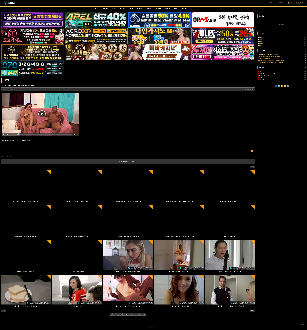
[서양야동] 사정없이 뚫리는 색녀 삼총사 (229, 202)
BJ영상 (149, 8)
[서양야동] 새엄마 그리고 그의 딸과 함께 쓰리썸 (128, 202)
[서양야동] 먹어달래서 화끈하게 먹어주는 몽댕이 (26, 306)
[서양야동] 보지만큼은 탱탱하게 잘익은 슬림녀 (127, 271)
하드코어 (131, 8)
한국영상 (96, 8)
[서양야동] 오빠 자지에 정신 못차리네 (179, 306)
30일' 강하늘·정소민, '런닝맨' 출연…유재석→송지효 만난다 (270, 62)
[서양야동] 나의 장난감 (230, 236)
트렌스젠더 (140, 8)
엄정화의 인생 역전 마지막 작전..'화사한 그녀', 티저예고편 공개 (271, 60)
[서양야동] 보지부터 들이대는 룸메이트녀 (128, 236)
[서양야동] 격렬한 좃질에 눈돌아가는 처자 (229, 271)
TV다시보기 (158, 8)
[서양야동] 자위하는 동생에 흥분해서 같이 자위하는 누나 (128, 306)
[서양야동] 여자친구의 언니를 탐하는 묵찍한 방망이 (230, 306)
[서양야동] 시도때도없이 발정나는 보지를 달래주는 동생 (179, 236)
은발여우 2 (261, 78)
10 (139, 314)
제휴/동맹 (184, 8)
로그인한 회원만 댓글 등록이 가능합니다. (128, 161)
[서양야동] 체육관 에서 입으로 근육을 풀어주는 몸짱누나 (26, 202)
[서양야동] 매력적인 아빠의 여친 (26, 271)
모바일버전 (303, 324)
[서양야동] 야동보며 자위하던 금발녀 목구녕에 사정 (179, 202)
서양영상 (114, 8)
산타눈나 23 (261, 39)
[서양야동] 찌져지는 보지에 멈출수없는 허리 (77, 236)
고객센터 (175, 8)
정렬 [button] (253, 310)
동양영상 (122, 8)
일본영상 (105, 8)
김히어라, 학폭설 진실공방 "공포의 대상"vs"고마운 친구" (269, 56)
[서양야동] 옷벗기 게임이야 (77, 271)
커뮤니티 (167, 8)
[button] (252, 167)
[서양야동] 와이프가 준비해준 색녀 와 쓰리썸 (26, 236)
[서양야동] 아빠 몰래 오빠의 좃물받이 (179, 271)
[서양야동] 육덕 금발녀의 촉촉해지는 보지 (77, 202)
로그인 (292, 2)
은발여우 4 (261, 43)
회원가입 (302, 2)
